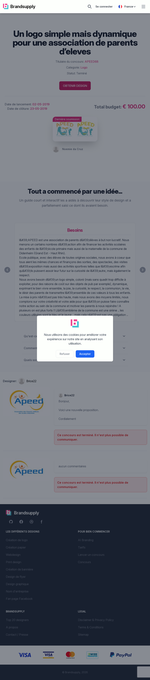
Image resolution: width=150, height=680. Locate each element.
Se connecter (103, 6)
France (128, 6)
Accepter (85, 353)
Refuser (65, 353)
